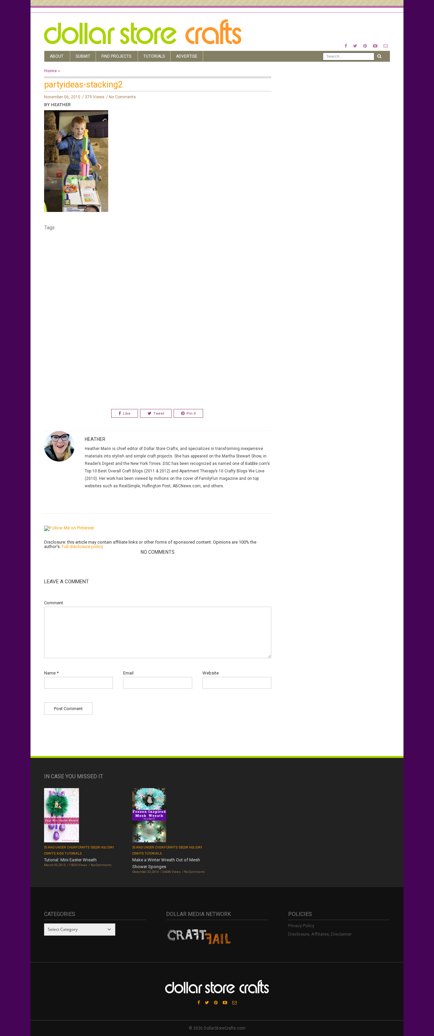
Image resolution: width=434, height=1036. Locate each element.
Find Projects (116, 56)
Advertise (186, 56)
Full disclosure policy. (83, 546)
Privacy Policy (301, 925)
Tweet (158, 413)
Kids (60, 853)
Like (127, 413)
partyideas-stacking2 (83, 85)
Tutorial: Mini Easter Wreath (70, 859)
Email (128, 673)
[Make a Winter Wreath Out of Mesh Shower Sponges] (149, 816)
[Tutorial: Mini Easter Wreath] (61, 815)
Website (210, 673)
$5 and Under (55, 847)
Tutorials (154, 56)
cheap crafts (78, 847)
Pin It (191, 413)
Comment (53, 603)
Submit (83, 56)
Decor (95, 847)
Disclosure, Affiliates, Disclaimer (320, 934)
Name (51, 673)
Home (50, 70)
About (56, 56)
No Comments (122, 97)
